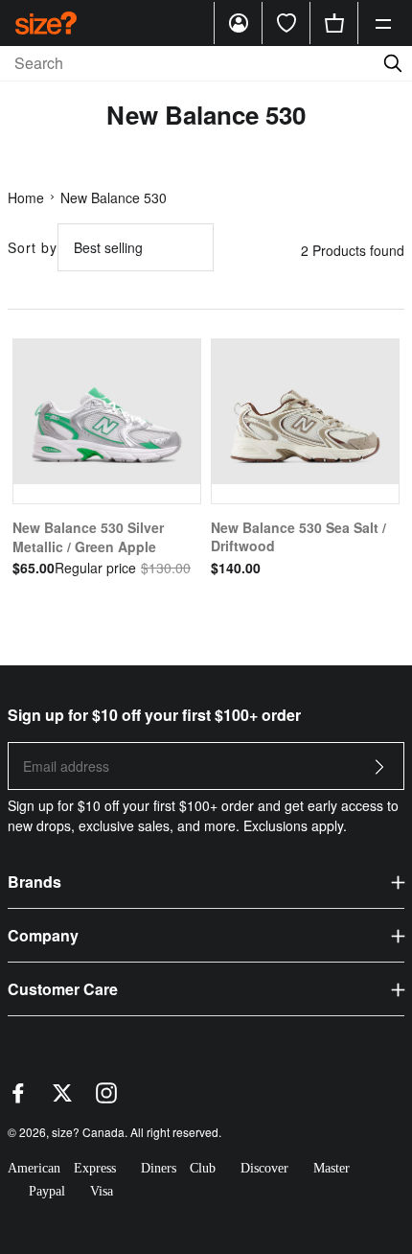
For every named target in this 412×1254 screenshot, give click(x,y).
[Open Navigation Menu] (383, 23)
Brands (34, 882)
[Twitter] (62, 1097)
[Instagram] (106, 1097)
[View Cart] (334, 23)
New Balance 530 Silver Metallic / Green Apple (88, 537)
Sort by (32, 247)
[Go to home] (46, 23)
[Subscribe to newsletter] (379, 772)
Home (26, 197)
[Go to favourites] (286, 23)
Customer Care (63, 989)
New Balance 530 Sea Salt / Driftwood (298, 537)
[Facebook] (18, 1097)
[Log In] (238, 23)
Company (43, 935)
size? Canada (88, 1132)
